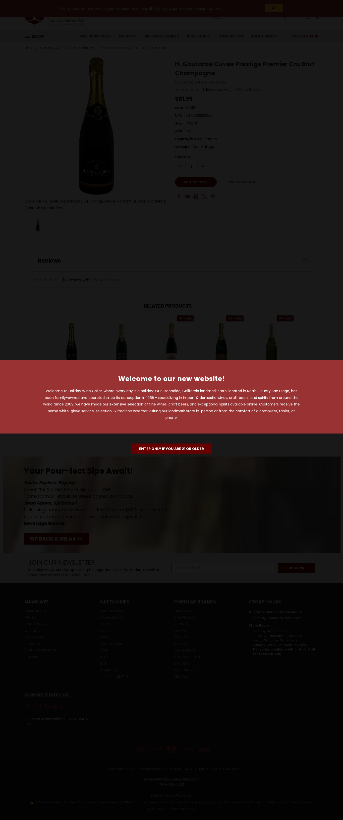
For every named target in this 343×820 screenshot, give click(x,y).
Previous (330, 804)
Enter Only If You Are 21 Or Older (171, 448)
